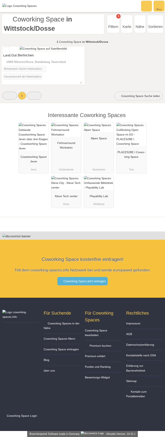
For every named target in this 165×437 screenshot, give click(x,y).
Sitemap (131, 381)
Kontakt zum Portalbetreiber (136, 394)
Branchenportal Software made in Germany (53, 433)
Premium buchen (100, 345)
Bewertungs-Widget (97, 377)
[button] (9, 96)
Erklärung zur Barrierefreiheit (135, 368)
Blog (46, 360)
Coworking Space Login (21, 415)
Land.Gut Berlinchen (18, 55)
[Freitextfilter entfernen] (146, 6)
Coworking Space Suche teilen (140, 96)
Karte (127, 27)
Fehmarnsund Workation (66, 145)
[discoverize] (16, 236)
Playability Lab (99, 196)
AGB (129, 334)
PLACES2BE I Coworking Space (131, 154)
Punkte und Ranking (98, 366)
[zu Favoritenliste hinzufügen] (6, 51)
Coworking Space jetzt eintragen (84, 281)
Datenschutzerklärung (140, 344)
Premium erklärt (95, 356)
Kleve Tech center (66, 196)
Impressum (133, 323)
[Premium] (157, 119)
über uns (49, 370)
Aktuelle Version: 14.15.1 (120, 433)
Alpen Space (99, 138)
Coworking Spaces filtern (59, 338)
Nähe (140, 27)
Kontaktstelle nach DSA (141, 355)
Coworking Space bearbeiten (96, 333)
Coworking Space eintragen (61, 349)
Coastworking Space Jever (34, 159)
